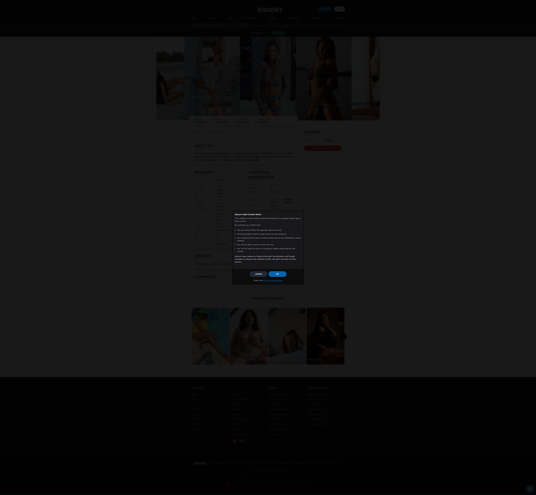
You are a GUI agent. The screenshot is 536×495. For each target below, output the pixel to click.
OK (277, 274)
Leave (258, 274)
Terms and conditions (273, 280)
